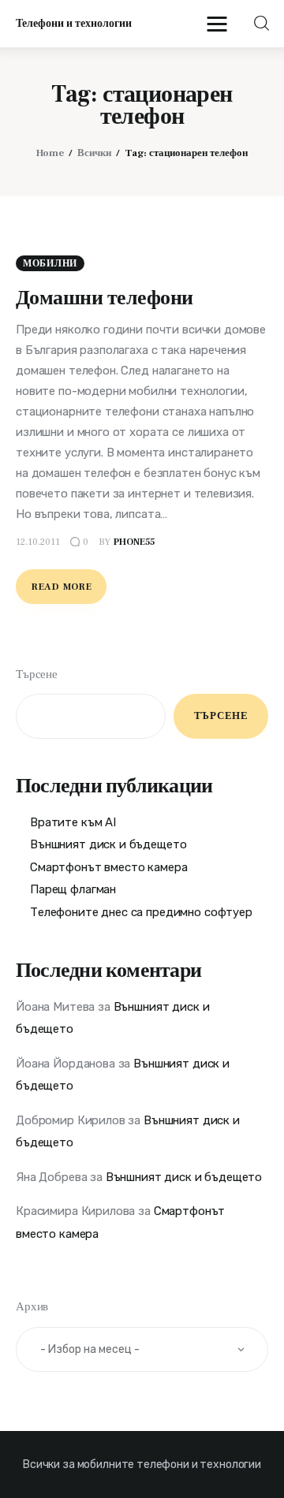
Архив (32, 1306)
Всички (94, 153)
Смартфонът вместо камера (108, 867)
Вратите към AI (73, 822)
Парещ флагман (73, 889)
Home (50, 153)
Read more (62, 587)
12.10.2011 (38, 542)
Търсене (37, 674)
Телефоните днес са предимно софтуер (141, 912)
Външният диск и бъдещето (108, 844)
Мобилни (50, 264)
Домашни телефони (104, 298)
